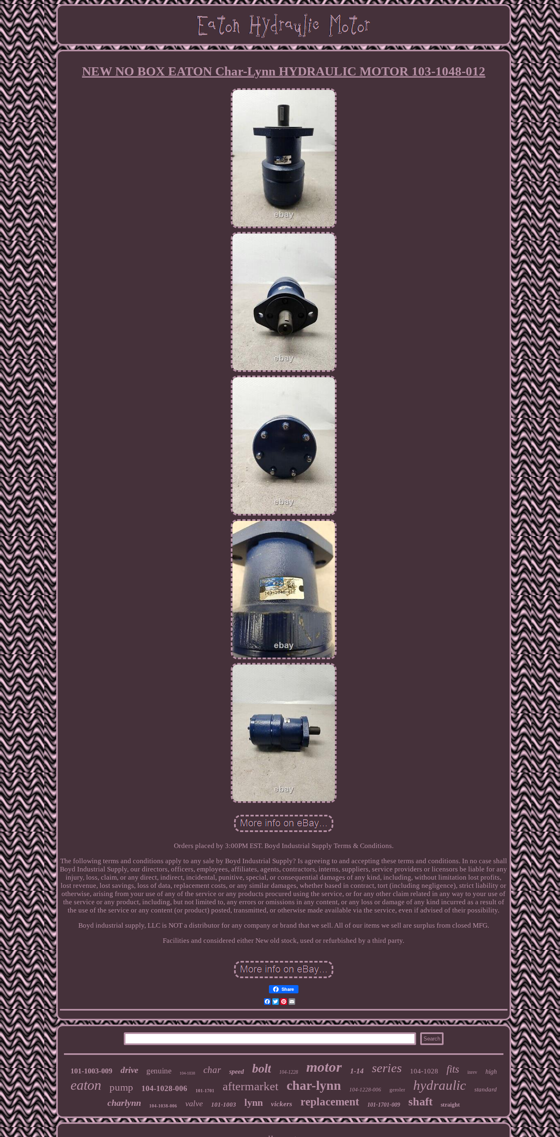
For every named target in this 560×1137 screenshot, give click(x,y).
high (491, 1071)
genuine (158, 1070)
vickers (281, 1104)
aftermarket (250, 1086)
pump (121, 1087)
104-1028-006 (164, 1088)
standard (485, 1089)
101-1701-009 (383, 1105)
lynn (253, 1102)
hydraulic (439, 1085)
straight (450, 1105)
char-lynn (314, 1085)
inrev (472, 1072)
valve (194, 1103)
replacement (329, 1102)
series (387, 1068)
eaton (86, 1085)
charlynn (124, 1103)
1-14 (357, 1071)
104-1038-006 (163, 1105)
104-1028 (424, 1071)
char (212, 1070)
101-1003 (223, 1104)
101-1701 (205, 1090)
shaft (420, 1101)
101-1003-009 (91, 1071)
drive (129, 1070)
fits (452, 1069)
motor (324, 1067)
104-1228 (288, 1072)
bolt (261, 1068)
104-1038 (187, 1073)
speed (236, 1071)
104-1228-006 (365, 1090)
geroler (397, 1090)
